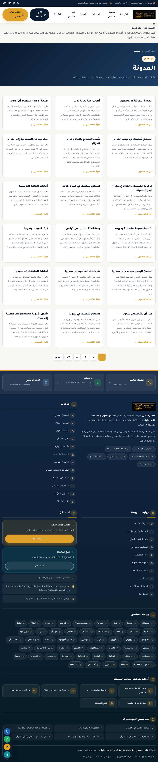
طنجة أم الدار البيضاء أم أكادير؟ (32, 728)
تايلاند (24, 648)
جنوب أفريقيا (65, 640)
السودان (102, 632)
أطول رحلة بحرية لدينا (89, 728)
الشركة (58, 14)
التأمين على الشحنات (104, 757)
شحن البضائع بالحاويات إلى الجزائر (83, 737)
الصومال (145, 640)
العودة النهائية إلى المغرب (137, 728)
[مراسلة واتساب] (7, 739)
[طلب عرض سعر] (7, 747)
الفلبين (146, 648)
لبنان (33, 623)
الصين (77, 648)
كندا (123, 665)
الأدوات (83, 14)
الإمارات (146, 623)
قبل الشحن (71, 14)
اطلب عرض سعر (15, 14)
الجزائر (54, 632)
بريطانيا (128, 656)
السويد (34, 656)
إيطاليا (81, 656)
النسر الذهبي (150, 51)
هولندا (50, 656)
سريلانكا (145, 656)
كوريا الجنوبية (43, 648)
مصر (118, 632)
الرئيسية (124, 14)
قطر (115, 623)
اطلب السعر (39, 538)
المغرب (85, 632)
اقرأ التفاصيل (145, 125)
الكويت (130, 623)
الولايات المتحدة (142, 665)
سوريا (147, 632)
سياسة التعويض (124, 757)
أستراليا (91, 665)
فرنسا (97, 656)
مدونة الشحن (111, 14)
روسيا (18, 656)
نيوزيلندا (74, 665)
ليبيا (40, 632)
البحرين (100, 623)
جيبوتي (129, 640)
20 (68, 357)
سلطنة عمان (81, 623)
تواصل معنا (86, 757)
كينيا (99, 640)
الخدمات (96, 14)
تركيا (19, 623)
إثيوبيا (113, 640)
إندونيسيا (129, 648)
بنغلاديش (13, 640)
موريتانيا (24, 632)
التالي (58, 357)
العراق (48, 623)
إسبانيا (65, 656)
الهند (47, 640)
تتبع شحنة (39, 14)
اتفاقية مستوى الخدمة (145, 757)
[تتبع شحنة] (7, 754)
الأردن (63, 623)
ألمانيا (112, 656)
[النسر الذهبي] (144, 14)
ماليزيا (112, 648)
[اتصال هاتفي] (7, 731)
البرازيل (108, 665)
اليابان (62, 648)
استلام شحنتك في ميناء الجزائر (135, 737)
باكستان (32, 640)
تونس (70, 632)
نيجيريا (84, 640)
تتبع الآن (39, 566)
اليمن (132, 632)
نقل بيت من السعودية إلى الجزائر (31, 737)
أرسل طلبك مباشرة (138, 38)
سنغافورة (95, 648)
